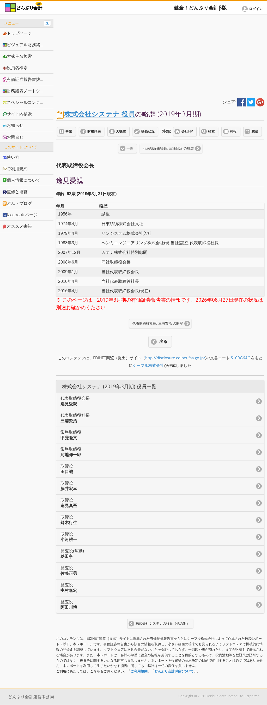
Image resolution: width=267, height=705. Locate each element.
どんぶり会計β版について (174, 671)
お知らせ (15, 125)
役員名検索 (17, 67)
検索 (211, 131)
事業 (68, 131)
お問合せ (15, 137)
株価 (255, 131)
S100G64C (240, 358)
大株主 (121, 131)
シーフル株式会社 (148, 365)
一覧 (129, 148)
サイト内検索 (19, 114)
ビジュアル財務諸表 (25, 44)
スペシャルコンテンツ (27, 102)
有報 (233, 131)
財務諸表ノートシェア (27, 91)
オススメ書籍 (19, 226)
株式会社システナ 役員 (99, 113)
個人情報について (23, 180)
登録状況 (148, 131)
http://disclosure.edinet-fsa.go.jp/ (175, 358)
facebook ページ (22, 215)
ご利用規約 (139, 671)
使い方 (13, 157)
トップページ (19, 33)
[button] (253, 8)
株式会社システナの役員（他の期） (163, 623)
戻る (163, 341)
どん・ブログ (19, 203)
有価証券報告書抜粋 (25, 79)
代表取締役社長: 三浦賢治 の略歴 (168, 148)
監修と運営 (17, 191)
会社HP (187, 131)
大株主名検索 (19, 56)
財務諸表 (94, 131)
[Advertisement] (160, 55)
